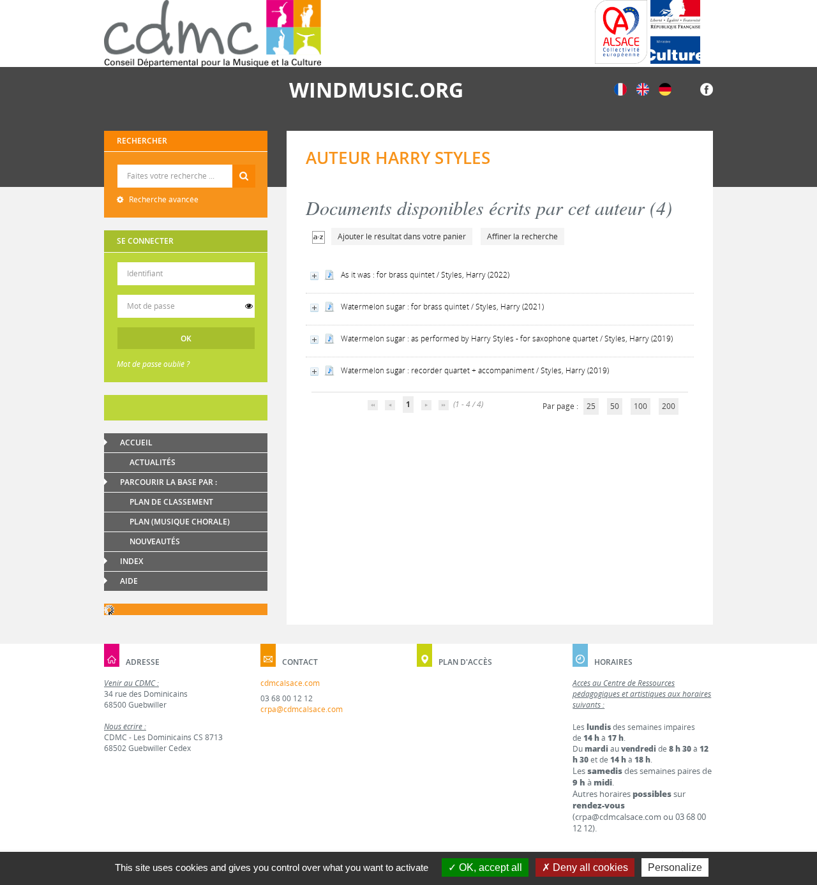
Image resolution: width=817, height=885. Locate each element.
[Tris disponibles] (318, 236)
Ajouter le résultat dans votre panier (402, 236)
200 (668, 406)
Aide (129, 581)
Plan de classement (171, 501)
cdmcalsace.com (290, 683)
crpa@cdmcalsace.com (301, 709)
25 (591, 406)
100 (640, 406)
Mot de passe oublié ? (153, 364)
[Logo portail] (212, 33)
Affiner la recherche (522, 236)
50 (614, 406)
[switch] (249, 306)
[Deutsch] (665, 88)
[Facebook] (706, 88)
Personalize (675, 867)
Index (131, 561)
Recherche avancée (163, 199)
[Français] (620, 88)
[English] (642, 88)
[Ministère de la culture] (675, 32)
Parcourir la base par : (168, 482)
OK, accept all (489, 867)
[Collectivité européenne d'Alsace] (621, 32)
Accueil (136, 442)
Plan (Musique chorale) (180, 521)
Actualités (153, 462)
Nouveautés (155, 541)
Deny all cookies (589, 867)
